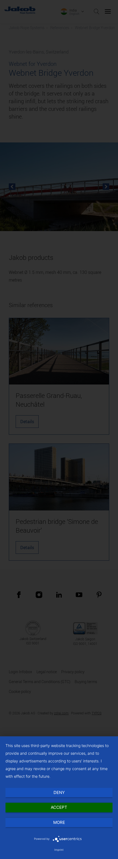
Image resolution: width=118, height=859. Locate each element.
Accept (59, 807)
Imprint (59, 849)
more (59, 822)
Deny (59, 792)
